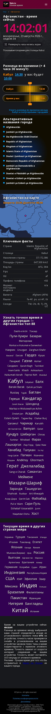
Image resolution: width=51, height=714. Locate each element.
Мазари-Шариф (25, 482)
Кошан (11, 460)
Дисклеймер (25, 702)
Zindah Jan (17, 413)
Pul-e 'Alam (16, 503)
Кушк (41, 355)
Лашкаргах (13, 445)
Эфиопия (30, 579)
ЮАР (19, 579)
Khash (25, 370)
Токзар (33, 331)
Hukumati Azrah (13, 374)
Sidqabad (29, 382)
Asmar (37, 361)
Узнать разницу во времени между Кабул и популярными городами (28, 111)
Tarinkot (39, 365)
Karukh (39, 423)
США (10, 578)
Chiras (41, 434)
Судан (34, 567)
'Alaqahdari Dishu (21, 513)
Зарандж (16, 489)
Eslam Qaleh (11, 418)
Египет (37, 542)
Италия (13, 542)
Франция (35, 598)
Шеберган (28, 434)
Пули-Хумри (19, 336)
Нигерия (15, 603)
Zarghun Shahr (37, 349)
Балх (39, 381)
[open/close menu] (46, 4)
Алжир (39, 562)
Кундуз (12, 434)
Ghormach (37, 460)
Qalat (40, 428)
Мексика (11, 586)
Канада (28, 547)
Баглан (35, 392)
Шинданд (32, 404)
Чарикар (26, 423)
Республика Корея (37, 573)
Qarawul (13, 423)
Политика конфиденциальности (25, 698)
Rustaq (14, 392)
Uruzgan (22, 349)
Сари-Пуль (33, 504)
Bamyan (29, 428)
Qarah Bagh (26, 365)
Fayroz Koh (31, 374)
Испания (34, 611)
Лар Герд (28, 444)
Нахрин (10, 350)
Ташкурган (33, 489)
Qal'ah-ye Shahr (34, 387)
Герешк (14, 399)
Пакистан (18, 597)
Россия (39, 552)
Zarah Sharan (18, 404)
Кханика (38, 455)
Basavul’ (10, 355)
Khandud (43, 375)
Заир (42, 579)
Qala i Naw (41, 444)
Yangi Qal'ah (13, 455)
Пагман (26, 455)
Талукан (29, 450)
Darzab (19, 355)
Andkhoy (22, 460)
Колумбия (24, 567)
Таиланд (25, 542)
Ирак (29, 553)
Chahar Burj (40, 418)
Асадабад (32, 413)
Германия (11, 567)
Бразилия (16, 592)
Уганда (43, 537)
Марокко (39, 558)
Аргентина (14, 562)
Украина (9, 537)
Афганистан (15, 12)
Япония (16, 547)
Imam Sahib (14, 370)
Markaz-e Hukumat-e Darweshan (25, 345)
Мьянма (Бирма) (16, 552)
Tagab (24, 392)
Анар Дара (11, 498)
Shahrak (12, 493)
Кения (36, 547)
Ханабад (14, 450)
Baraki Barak (16, 387)
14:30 (19, 74)
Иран (42, 567)
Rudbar (23, 493)
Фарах (36, 439)
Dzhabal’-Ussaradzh (22, 508)
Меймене (25, 477)
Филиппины (35, 592)
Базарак (36, 336)
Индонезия (14, 572)
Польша (42, 586)
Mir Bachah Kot (14, 429)
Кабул (15, 380)
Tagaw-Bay (26, 418)
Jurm (37, 508)
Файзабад (39, 498)
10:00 (8, 78)
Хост (35, 513)
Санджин (12, 365)
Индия (28, 585)
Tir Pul (40, 450)
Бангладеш (34, 603)
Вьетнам (14, 557)
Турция (20, 537)
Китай (20, 610)
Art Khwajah (36, 493)
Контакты (25, 695)
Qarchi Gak (24, 498)
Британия (28, 562)
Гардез (30, 355)
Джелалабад (32, 465)
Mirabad (25, 439)
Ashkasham (37, 370)
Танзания (32, 537)
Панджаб (15, 361)
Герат (13, 465)
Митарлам (25, 341)
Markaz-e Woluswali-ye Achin (25, 408)
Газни (27, 360)
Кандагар (32, 398)
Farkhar (14, 439)
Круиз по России (32, 663)
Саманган (34, 472)
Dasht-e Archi (20, 331)
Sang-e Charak (17, 471)
